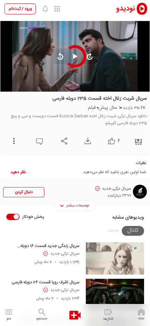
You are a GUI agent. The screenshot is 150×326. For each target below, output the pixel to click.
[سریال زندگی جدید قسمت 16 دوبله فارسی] (115, 258)
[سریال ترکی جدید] (140, 192)
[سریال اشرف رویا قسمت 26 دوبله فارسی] (115, 295)
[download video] (86, 140)
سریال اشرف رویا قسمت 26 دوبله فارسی (46, 282)
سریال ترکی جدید (65, 253)
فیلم (92, 108)
